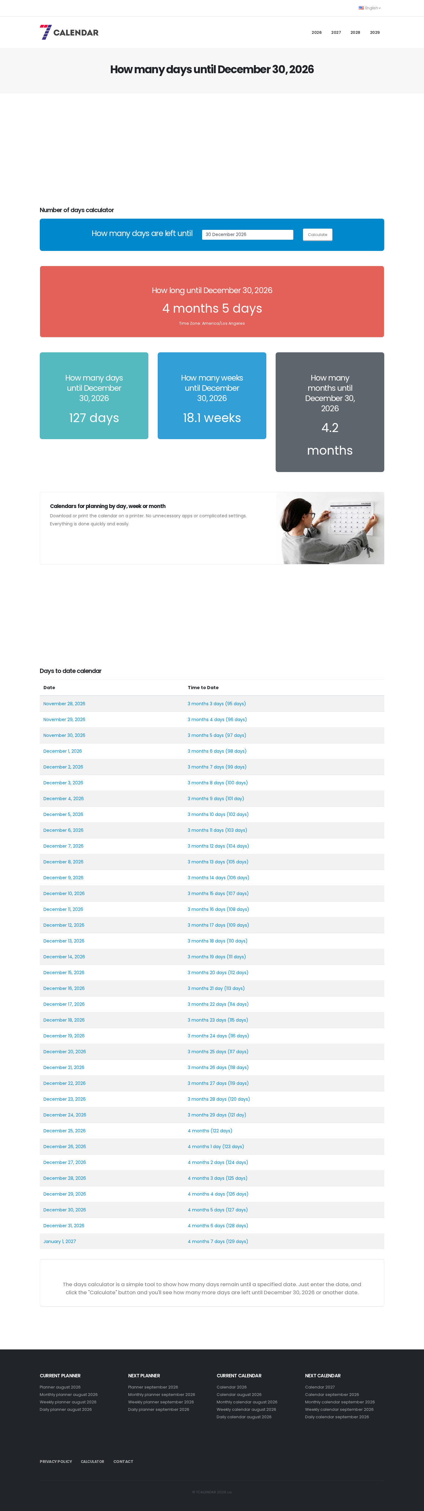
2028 (355, 32)
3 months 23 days (207, 1020)
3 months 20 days (207, 972)
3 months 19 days (206, 957)
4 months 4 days (206, 1194)
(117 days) (238, 1052)
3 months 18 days (206, 941)
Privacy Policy (56, 1461)
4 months (198, 1131)
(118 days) (238, 1067)
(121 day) (237, 1115)
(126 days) (237, 1194)
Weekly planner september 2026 (161, 1402)
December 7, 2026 (63, 846)
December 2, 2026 (63, 767)
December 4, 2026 (63, 799)
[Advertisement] (212, 150)
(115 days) (238, 1020)
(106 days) (238, 878)
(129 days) (237, 1241)
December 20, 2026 (64, 1052)
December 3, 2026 (63, 783)
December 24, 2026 (64, 1115)
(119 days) (238, 1083)
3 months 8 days (206, 783)
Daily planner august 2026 (66, 1409)
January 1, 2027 (59, 1241)
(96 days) (236, 719)
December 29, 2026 (64, 1194)
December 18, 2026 (64, 1020)
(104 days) (237, 846)
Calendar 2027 (320, 1387)
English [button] (371, 8)
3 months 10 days (206, 814)
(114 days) (238, 1004)
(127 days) (237, 1210)
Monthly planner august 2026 (69, 1394)
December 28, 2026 (64, 1178)
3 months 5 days (206, 735)
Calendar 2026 (232, 1387)
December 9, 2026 (63, 878)
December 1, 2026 (62, 751)
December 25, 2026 (64, 1131)
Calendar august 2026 (239, 1394)
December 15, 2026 (63, 972)
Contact (123, 1461)
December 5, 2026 (63, 814)
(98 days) (236, 751)
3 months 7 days (206, 767)
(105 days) (237, 862)
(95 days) (235, 704)
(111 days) (236, 957)
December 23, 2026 (64, 1099)
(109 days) (238, 925)
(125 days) (237, 1178)
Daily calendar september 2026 (337, 1417)
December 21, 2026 (63, 1067)
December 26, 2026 (64, 1146)
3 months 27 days (207, 1083)
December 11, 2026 (63, 909)
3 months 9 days (206, 799)
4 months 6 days (206, 1226)
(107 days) (237, 893)
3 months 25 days (207, 1052)
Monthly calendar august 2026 (247, 1402)
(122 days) (221, 1131)
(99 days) (236, 767)
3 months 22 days (207, 1004)
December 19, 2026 (64, 1036)
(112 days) (238, 972)
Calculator (92, 1461)
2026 (317, 32)
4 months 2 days (206, 1162)
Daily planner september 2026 (158, 1409)
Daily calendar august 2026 (244, 1417)
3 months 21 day (205, 988)
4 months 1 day (204, 1146)
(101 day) (234, 799)
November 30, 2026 (64, 735)
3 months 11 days (206, 830)
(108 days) (238, 909)
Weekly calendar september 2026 (339, 1409)
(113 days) (234, 988)
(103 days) (236, 830)
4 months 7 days (206, 1241)
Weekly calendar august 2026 (246, 1409)
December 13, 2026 (63, 941)
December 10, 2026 (64, 893)
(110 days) (237, 941)
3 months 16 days (206, 909)
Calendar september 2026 (332, 1394)
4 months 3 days (206, 1178)
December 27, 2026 (64, 1162)
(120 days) (239, 1099)
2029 (375, 32)
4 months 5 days (206, 1210)
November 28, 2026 (64, 704)
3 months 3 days (206, 704)
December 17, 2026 (64, 1004)
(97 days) (235, 735)
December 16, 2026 (64, 988)
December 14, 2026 (64, 957)
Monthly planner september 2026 (161, 1394)
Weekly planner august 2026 (68, 1402)
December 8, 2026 (63, 862)
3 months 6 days (206, 751)
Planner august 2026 (60, 1387)
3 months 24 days (207, 1036)
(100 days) (236, 783)
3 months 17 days (206, 925)
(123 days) (233, 1146)
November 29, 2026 (64, 719)
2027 (336, 32)
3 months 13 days (206, 862)
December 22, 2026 (64, 1083)
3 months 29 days (207, 1115)
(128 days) (237, 1226)
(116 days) (238, 1036)
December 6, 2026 (63, 830)
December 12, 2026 (63, 925)
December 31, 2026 (63, 1226)
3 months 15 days (206, 893)
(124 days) (237, 1162)
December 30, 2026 (64, 1210)
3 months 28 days (207, 1099)
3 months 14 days (207, 878)
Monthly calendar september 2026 (340, 1402)
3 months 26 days (207, 1067)
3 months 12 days (206, 846)
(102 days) (238, 814)
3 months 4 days (206, 719)
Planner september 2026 (153, 1387)
